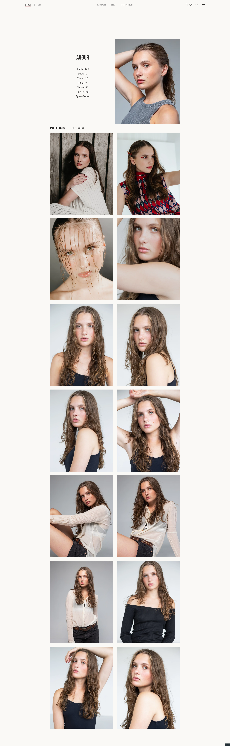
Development (127, 5)
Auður (82, 57)
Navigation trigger (203, 5)
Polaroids (77, 128)
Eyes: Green (83, 96)
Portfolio (57, 128)
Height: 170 (82, 69)
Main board (101, 5)
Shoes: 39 (82, 87)
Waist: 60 (82, 78)
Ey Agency (192, 5)
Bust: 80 (83, 74)
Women (28, 5)
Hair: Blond (83, 92)
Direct (114, 5)
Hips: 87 (82, 83)
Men (39, 5)
